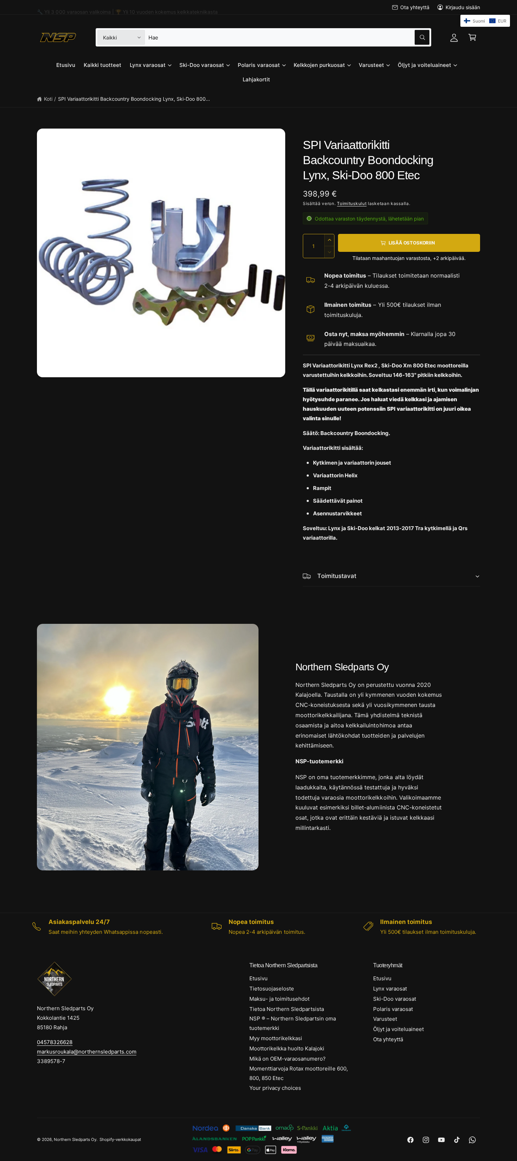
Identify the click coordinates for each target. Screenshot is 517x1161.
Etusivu (258, 978)
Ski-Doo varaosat (201, 65)
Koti (48, 99)
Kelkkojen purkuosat (319, 65)
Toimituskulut (351, 203)
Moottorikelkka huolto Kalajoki (286, 1048)
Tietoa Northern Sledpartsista (286, 1009)
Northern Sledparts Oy (75, 1139)
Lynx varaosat (148, 65)
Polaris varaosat (259, 65)
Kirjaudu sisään (463, 7)
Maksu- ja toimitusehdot (279, 998)
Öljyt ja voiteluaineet (424, 65)
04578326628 (54, 1042)
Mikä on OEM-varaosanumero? (287, 1058)
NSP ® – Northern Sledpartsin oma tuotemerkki (292, 1023)
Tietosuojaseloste (271, 988)
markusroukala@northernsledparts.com (86, 1051)
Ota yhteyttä (414, 7)
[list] (258, 927)
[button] (472, 37)
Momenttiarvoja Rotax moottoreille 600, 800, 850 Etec (298, 1073)
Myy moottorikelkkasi (275, 1038)
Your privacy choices (275, 1088)
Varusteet (371, 65)
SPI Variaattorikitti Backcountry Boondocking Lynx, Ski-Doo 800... (134, 99)
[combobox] (289, 37)
